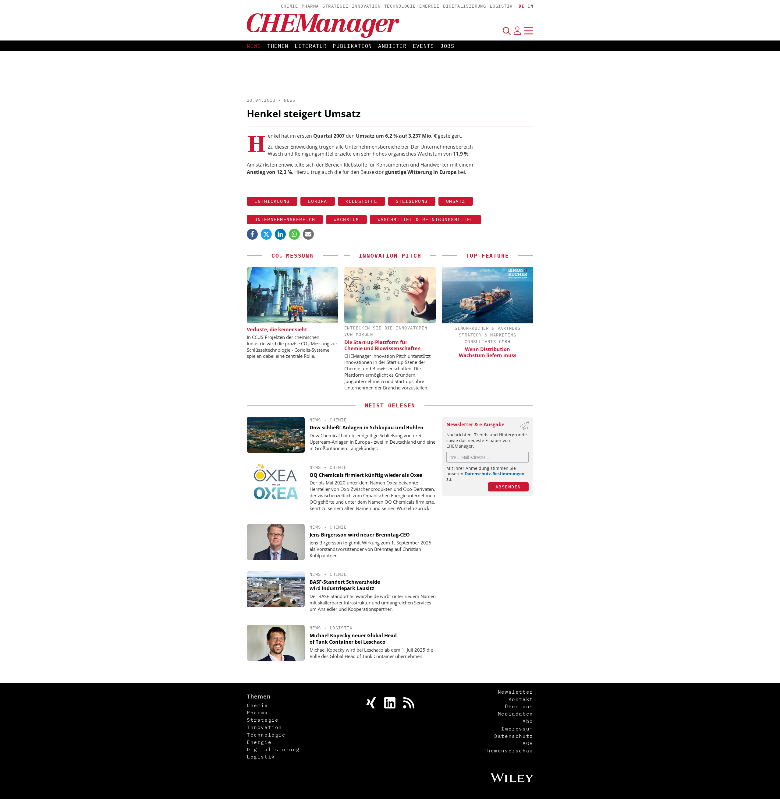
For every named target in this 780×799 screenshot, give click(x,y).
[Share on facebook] (252, 234)
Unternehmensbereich (284, 219)
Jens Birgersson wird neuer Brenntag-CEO (360, 534)
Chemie (289, 6)
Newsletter (515, 692)
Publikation (352, 46)
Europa (317, 201)
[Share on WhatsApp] (294, 234)
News (254, 46)
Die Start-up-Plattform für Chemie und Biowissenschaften (382, 345)
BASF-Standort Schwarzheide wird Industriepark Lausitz (345, 585)
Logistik (501, 6)
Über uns (519, 706)
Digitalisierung (464, 6)
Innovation (366, 6)
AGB (528, 743)
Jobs (447, 46)
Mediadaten (515, 714)
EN (530, 6)
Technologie (400, 6)
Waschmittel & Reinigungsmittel (425, 219)
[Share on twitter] (266, 234)
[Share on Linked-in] (280, 234)
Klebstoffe (362, 201)
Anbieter (392, 46)
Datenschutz (513, 736)
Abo (528, 721)
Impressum (517, 729)
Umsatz (455, 201)
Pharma (310, 6)
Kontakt (521, 699)
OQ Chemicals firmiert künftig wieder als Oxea (366, 475)
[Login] (517, 31)
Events (423, 46)
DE (521, 6)
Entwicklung (272, 201)
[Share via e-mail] (308, 234)
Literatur (311, 46)
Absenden (508, 487)
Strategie (335, 6)
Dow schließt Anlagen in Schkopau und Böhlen (367, 427)
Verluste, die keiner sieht (277, 329)
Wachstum (346, 219)
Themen (278, 46)
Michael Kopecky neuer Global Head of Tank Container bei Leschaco (353, 638)
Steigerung (412, 201)
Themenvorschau (508, 751)
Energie (429, 6)
